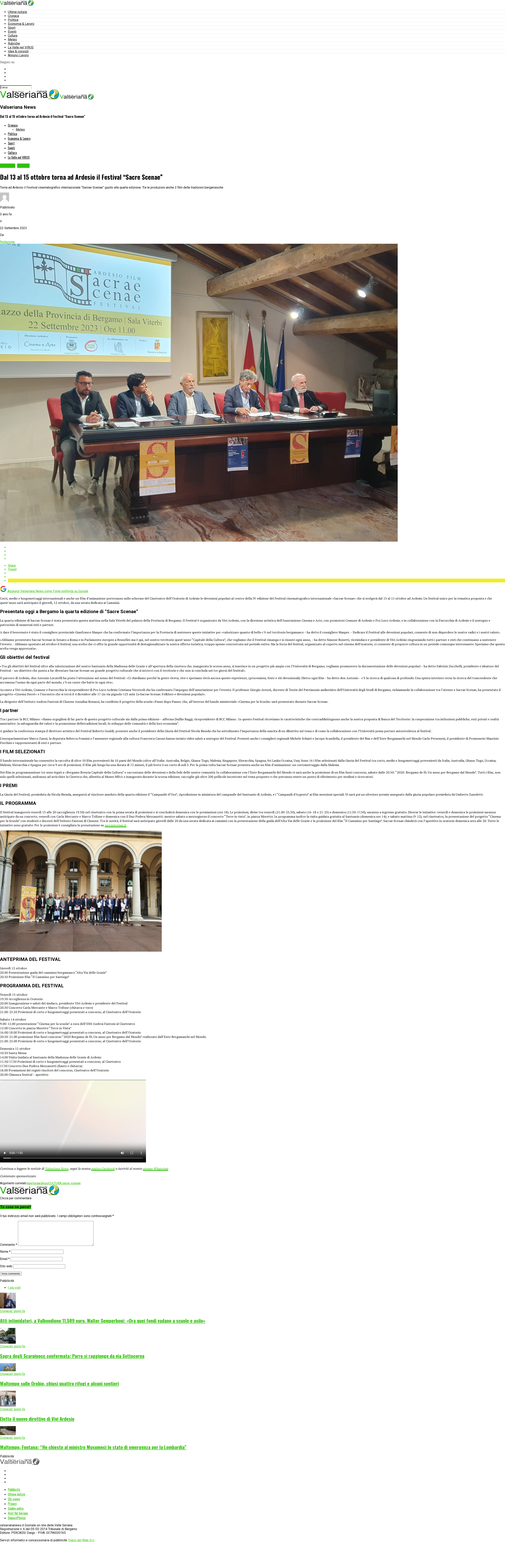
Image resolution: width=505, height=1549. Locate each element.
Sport (11, 28)
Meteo (12, 39)
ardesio (43, 1183)
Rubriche (14, 43)
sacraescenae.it (115, 825)
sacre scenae (71, 1183)
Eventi (12, 31)
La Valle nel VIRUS (21, 47)
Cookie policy (15, 1508)
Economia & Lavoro (21, 24)
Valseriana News (56, 1168)
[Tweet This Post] (256, 551)
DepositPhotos (17, 1518)
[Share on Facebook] (256, 547)
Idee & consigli (18, 51)
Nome (5, 1251)
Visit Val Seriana (18, 1513)
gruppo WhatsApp (155, 1168)
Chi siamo (14, 1499)
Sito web (6, 1266)
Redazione (7, 242)
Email (5, 1259)
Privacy (12, 1503)
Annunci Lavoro (18, 55)
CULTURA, (55, 1183)
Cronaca (13, 16)
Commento (8, 1245)
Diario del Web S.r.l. (81, 1540)
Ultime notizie (17, 12)
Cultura (12, 35)
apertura (32, 1183)
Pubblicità (14, 1489)
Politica (13, 20)
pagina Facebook (103, 1168)
